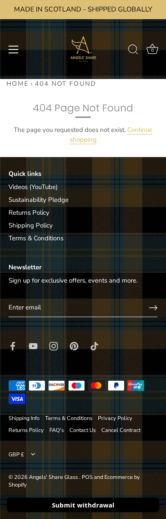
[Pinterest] (74, 345)
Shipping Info (24, 418)
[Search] (133, 50)
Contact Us (82, 430)
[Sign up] (153, 307)
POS (87, 477)
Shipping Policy (31, 225)
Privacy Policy (115, 418)
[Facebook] (13, 345)
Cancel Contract (120, 430)
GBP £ (16, 455)
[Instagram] (53, 345)
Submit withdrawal (83, 505)
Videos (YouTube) (33, 187)
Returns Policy (29, 212)
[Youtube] (33, 345)
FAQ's (56, 430)
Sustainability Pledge (39, 199)
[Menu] (13, 49)
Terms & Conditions (36, 238)
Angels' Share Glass (54, 477)
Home (17, 83)
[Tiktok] (94, 345)
